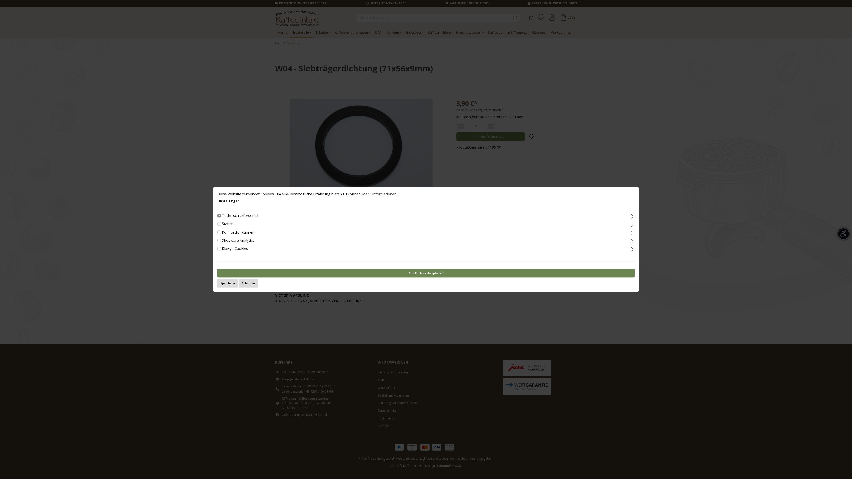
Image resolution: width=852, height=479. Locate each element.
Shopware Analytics (238, 240)
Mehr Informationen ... (380, 194)
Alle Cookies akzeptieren (426, 273)
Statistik (228, 224)
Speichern (227, 283)
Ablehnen (248, 283)
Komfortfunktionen (238, 232)
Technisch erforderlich (240, 215)
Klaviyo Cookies (235, 248)
